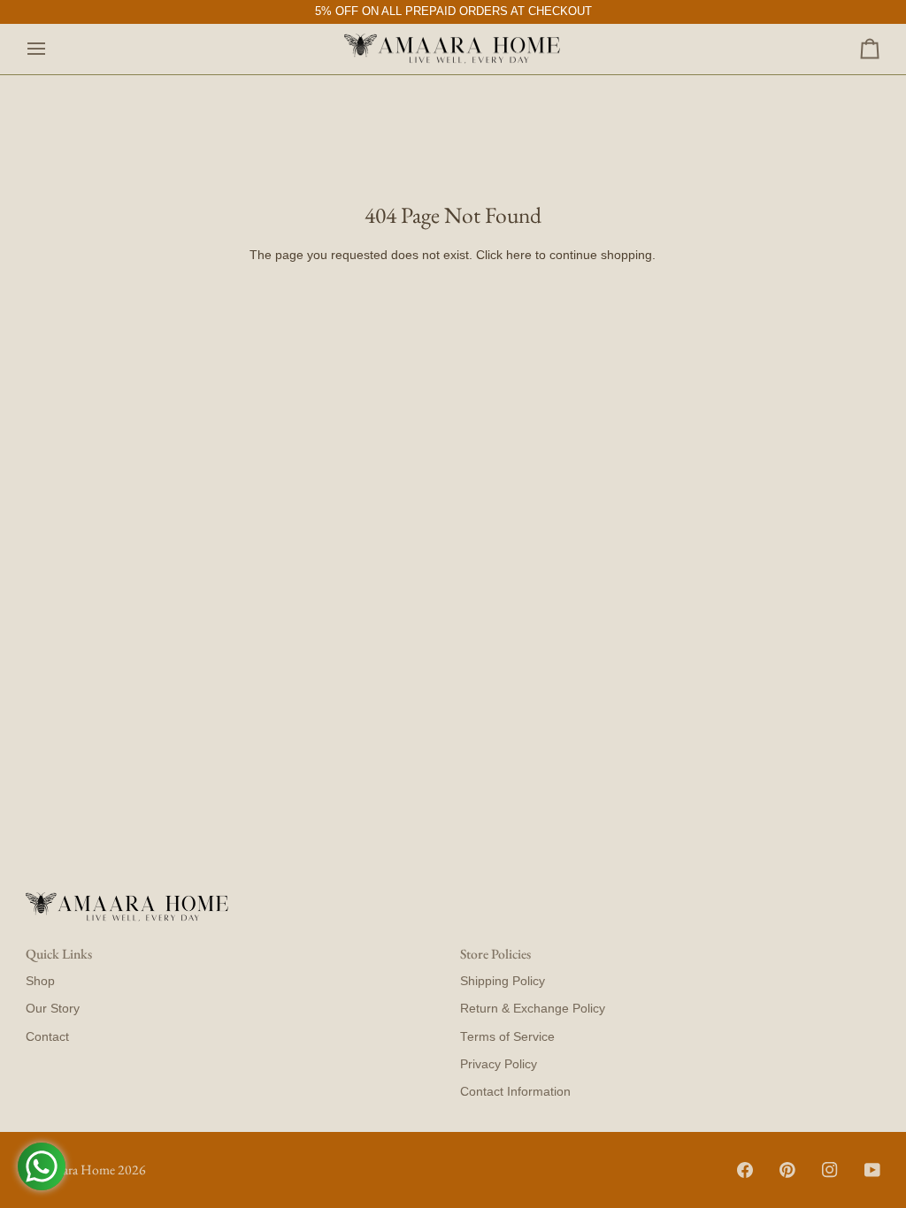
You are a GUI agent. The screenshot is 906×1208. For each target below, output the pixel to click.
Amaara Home (76, 1169)
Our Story (53, 1008)
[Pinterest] (787, 1170)
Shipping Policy (502, 981)
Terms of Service (507, 1037)
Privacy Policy (498, 1064)
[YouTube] (872, 1170)
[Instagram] (830, 1170)
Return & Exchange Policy (532, 1008)
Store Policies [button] (495, 953)
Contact (47, 1037)
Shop (40, 981)
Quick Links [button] (59, 953)
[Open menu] (52, 49)
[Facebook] (745, 1170)
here (519, 255)
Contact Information (515, 1091)
